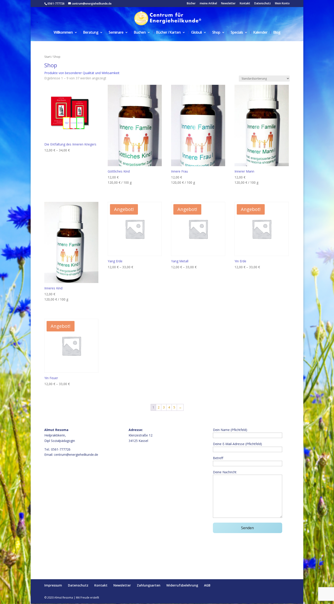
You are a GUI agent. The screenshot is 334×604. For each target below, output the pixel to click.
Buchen (140, 33)
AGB (207, 585)
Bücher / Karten (168, 33)
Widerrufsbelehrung (182, 585)
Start (47, 57)
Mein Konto (282, 3)
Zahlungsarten (148, 585)
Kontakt (245, 3)
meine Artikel (208, 3)
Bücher (191, 3)
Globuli (196, 33)
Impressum (53, 585)
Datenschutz (262, 3)
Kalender (260, 33)
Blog (276, 33)
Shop (216, 33)
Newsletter (228, 3)
